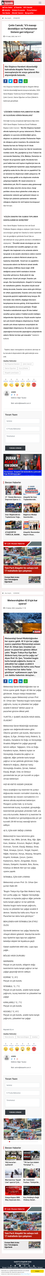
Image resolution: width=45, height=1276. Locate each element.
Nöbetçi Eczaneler (18, 10)
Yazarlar (18, 7)
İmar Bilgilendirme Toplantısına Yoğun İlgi (13, 517)
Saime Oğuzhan (10, 368)
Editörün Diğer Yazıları (18, 398)
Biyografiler (29, 13)
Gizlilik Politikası (13, 1267)
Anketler (7, 10)
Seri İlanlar (6, 13)
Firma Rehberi (32, 10)
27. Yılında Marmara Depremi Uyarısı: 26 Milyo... (13, 499)
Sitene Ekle (33, 1267)
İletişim (40, 1267)
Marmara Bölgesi (23, 1037)
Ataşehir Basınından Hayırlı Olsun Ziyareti (31, 534)
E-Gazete (28, 7)
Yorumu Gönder (15, 448)
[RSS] (29, 1266)
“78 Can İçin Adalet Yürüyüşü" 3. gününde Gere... (31, 1164)
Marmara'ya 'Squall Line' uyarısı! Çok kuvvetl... (13, 1182)
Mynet (12, 1029)
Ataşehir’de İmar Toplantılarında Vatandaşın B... (30, 499)
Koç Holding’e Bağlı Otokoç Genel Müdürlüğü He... (31, 1199)
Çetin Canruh (27, 364)
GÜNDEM (16, 593)
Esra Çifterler (23, 368)
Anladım (37, 1271)
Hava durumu (9, 1037)
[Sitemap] (34, 1266)
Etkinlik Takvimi (17, 13)
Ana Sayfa (7, 18)
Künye (4, 1267)
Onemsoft (25, 1264)
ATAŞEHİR (16, 18)
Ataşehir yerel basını (12, 373)
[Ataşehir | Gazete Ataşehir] (8, 2)
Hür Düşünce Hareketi (12, 364)
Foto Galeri (8, 7)
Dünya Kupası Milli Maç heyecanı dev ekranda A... (12, 1199)
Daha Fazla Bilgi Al (26, 1274)
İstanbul (35, 1037)
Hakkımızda (24, 1267)
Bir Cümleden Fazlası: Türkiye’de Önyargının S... (31, 1182)
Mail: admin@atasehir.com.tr (21, 403)
